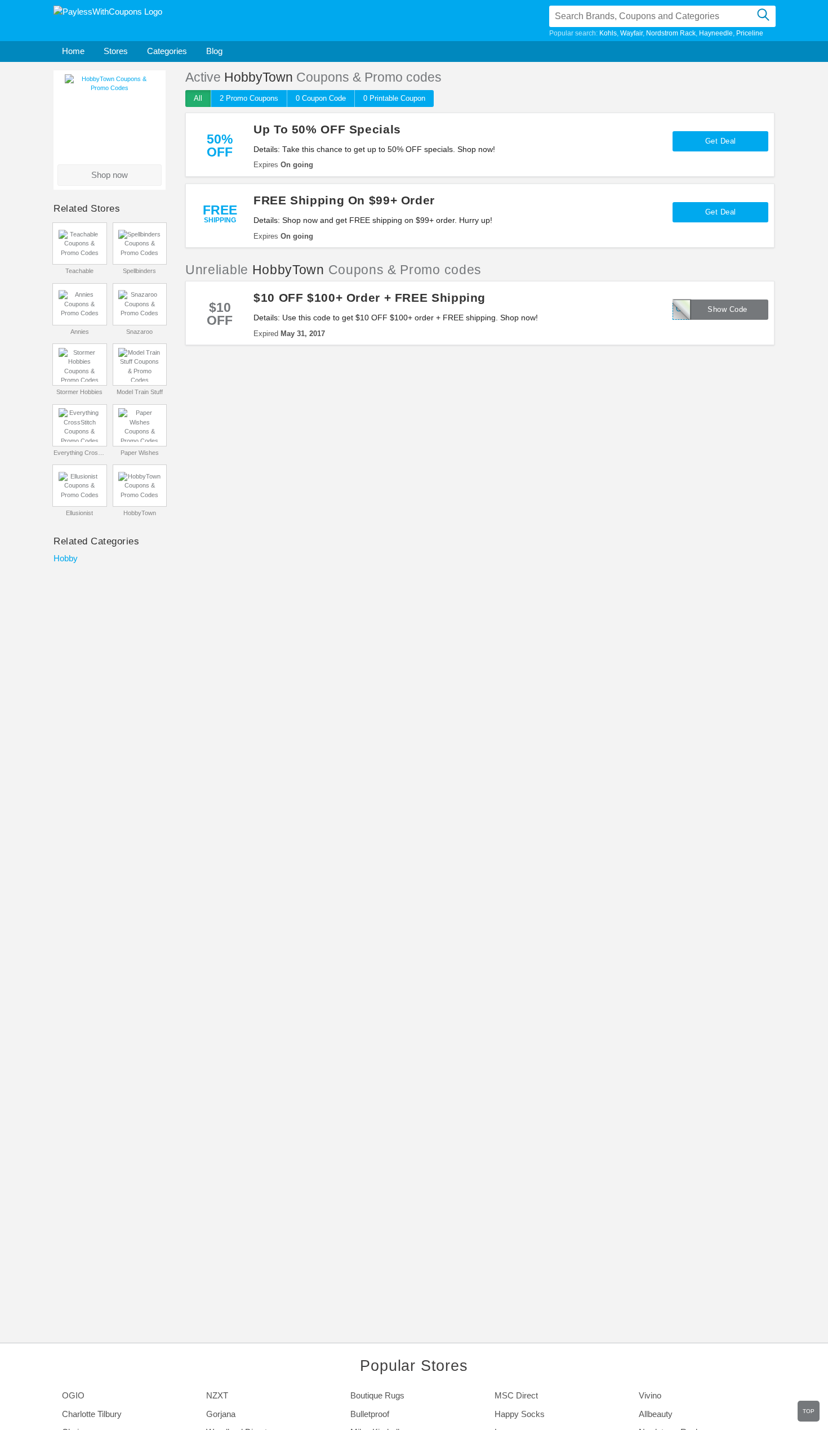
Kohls (608, 33)
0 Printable (394, 98)
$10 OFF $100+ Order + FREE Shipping (369, 297)
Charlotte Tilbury (92, 1414)
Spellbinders (139, 270)
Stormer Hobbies (79, 391)
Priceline (749, 33)
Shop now (109, 175)
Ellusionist (79, 513)
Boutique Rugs (377, 1395)
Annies (79, 331)
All (198, 98)
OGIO (73, 1395)
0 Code (321, 98)
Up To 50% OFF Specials (327, 129)
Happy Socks (520, 1414)
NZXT (217, 1395)
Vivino (650, 1395)
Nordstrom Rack (671, 33)
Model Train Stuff (140, 391)
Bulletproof (369, 1414)
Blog (214, 51)
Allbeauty (656, 1414)
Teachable (79, 270)
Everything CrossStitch (80, 452)
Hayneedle (716, 33)
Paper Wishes (140, 452)
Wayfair (631, 33)
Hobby (66, 558)
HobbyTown (139, 513)
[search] (763, 16)
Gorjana (220, 1414)
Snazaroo (139, 331)
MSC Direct (516, 1395)
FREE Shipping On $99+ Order (344, 200)
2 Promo (249, 98)
